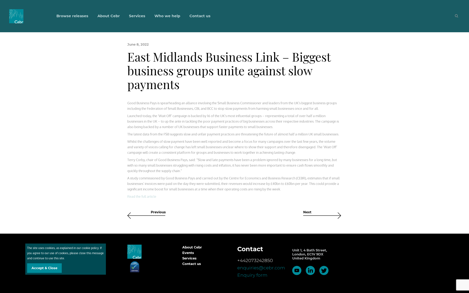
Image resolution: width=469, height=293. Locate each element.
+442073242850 (255, 260)
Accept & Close (44, 268)
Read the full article (141, 196)
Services (189, 258)
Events (188, 253)
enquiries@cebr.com (261, 267)
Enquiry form (252, 275)
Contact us (200, 16)
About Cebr (108, 16)
